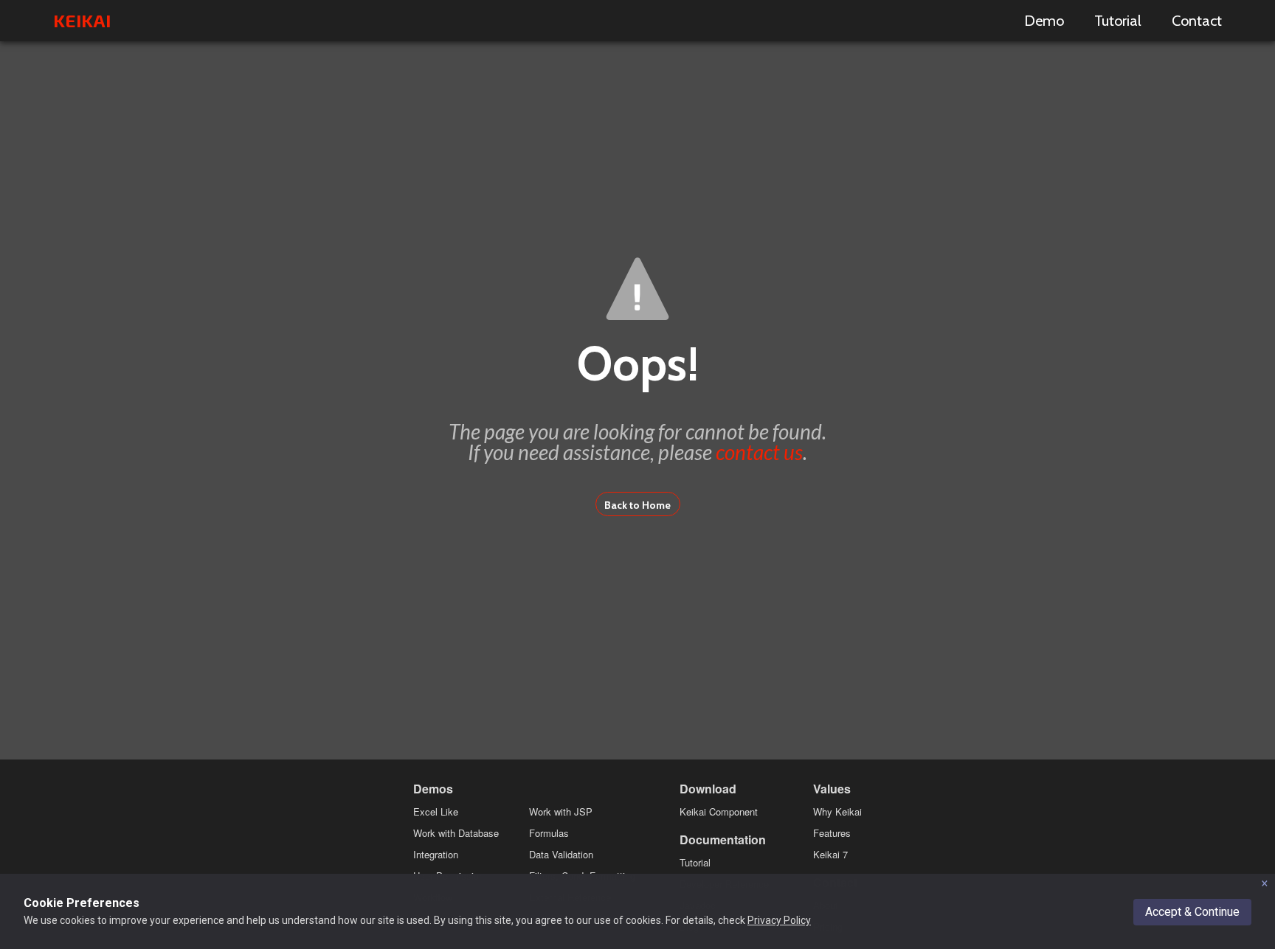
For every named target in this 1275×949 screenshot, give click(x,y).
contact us (759, 452)
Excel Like (435, 811)
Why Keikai (837, 811)
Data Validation (561, 854)
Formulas (549, 833)
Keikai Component (719, 811)
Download (708, 788)
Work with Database (456, 833)
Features (832, 833)
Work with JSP (560, 811)
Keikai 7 (830, 854)
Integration (435, 854)
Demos (433, 788)
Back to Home (637, 505)
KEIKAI (82, 20)
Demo (1044, 20)
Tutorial (1117, 20)
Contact (1197, 20)
